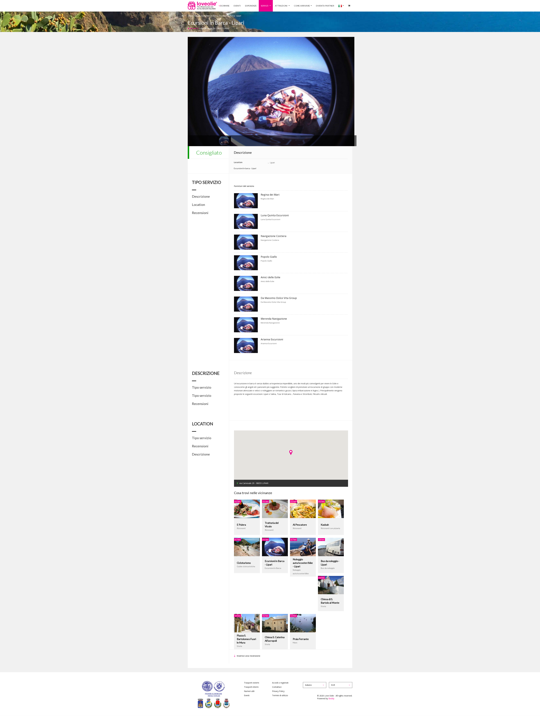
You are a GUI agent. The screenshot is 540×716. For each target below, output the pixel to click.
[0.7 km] (247, 546)
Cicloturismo (244, 562)
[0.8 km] (331, 546)
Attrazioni (290, 6)
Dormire (241, 6)
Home (190, 16)
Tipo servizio (201, 387)
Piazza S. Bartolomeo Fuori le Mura (246, 639)
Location (198, 205)
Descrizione (201, 196)
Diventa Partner (330, 6)
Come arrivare (309, 6)
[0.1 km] (275, 508)
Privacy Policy (278, 691)
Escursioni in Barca (210, 16)
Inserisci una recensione (248, 655)
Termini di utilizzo (280, 695)
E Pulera (241, 524)
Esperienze (263, 6)
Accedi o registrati (280, 682)
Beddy (331, 698)
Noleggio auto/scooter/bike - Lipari (303, 563)
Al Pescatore (300, 524)
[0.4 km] (247, 623)
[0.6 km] (331, 585)
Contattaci (277, 687)
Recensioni (200, 213)
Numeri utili (249, 691)
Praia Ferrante (301, 639)
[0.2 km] (247, 508)
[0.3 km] (303, 508)
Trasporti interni (251, 687)
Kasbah (325, 524)
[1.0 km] (303, 623)
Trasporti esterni (251, 682)
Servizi (276, 6)
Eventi (252, 6)
